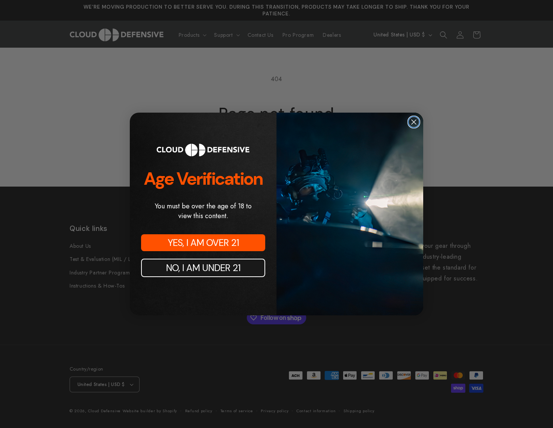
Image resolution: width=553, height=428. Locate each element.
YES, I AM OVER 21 (203, 243)
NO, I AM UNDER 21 (203, 268)
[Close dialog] (413, 122)
